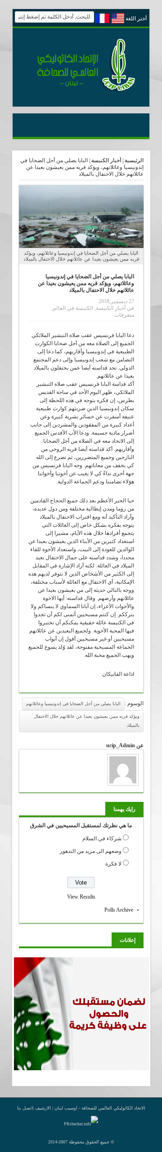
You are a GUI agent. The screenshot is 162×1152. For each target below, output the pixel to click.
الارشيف (43, 1107)
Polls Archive (118, 910)
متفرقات (124, 315)
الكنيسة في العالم (73, 308)
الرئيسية (134, 160)
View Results (81, 897)
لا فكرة (113, 864)
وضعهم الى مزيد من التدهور (91, 851)
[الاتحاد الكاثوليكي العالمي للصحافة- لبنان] (81, 91)
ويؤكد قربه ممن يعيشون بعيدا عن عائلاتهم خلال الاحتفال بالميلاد (87, 721)
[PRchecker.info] (81, 1123)
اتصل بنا (25, 1107)
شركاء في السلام (102, 838)
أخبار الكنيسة (106, 160)
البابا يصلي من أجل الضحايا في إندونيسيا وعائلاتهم (73, 703)
